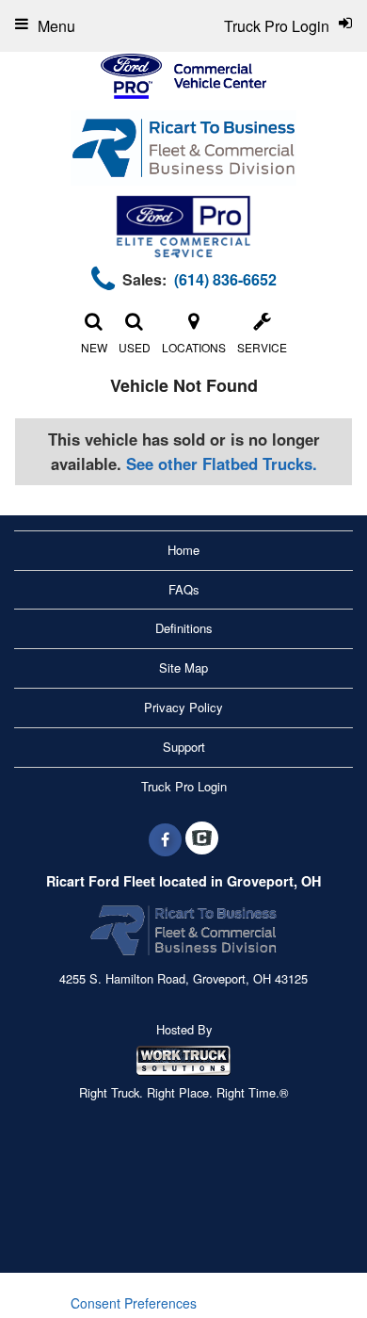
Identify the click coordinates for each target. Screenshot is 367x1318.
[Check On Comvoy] (201, 839)
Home (183, 550)
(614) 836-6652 (225, 279)
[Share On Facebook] (165, 839)
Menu (56, 26)
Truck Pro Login (184, 786)
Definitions (184, 628)
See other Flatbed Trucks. (221, 463)
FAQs (183, 589)
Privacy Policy (183, 707)
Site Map (183, 667)
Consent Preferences (134, 1303)
